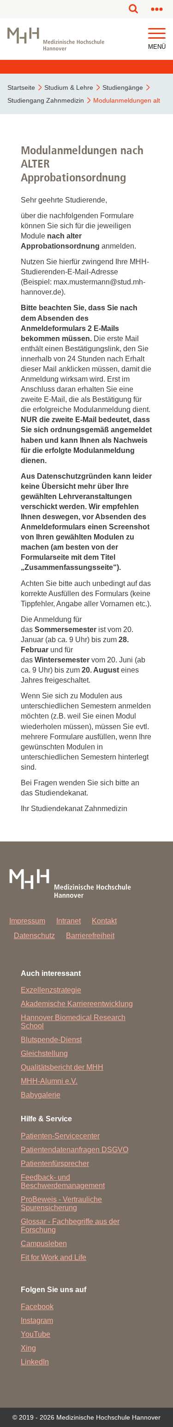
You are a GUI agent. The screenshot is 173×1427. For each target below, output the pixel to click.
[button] (157, 34)
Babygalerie (40, 1095)
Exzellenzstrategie (51, 990)
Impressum (27, 921)
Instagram (37, 1320)
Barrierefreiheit (90, 936)
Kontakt (104, 921)
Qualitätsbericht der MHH (62, 1067)
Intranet (68, 921)
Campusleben (44, 1243)
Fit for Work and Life (53, 1257)
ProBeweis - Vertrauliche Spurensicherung (61, 1203)
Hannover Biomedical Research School (73, 1022)
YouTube (35, 1334)
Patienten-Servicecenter (60, 1136)
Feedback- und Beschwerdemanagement (63, 1181)
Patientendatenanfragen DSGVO (74, 1150)
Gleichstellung (44, 1053)
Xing (28, 1348)
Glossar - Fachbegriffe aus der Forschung (70, 1226)
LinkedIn (35, 1362)
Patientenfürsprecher (55, 1163)
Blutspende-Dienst (51, 1040)
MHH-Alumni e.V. (49, 1081)
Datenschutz (34, 936)
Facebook (37, 1307)
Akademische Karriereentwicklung (77, 1004)
